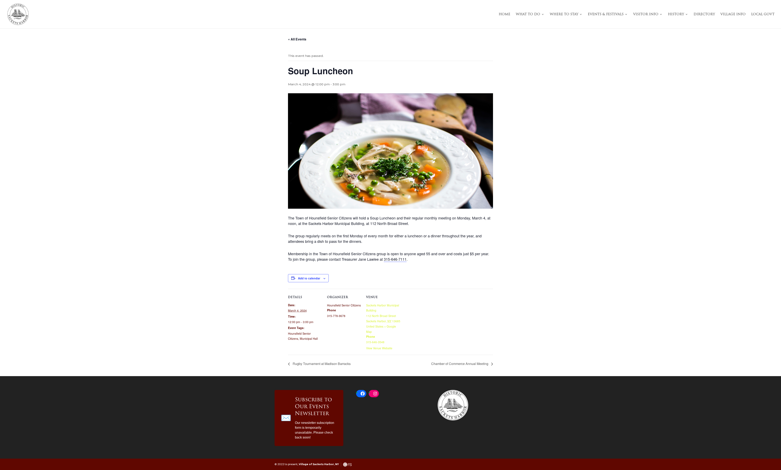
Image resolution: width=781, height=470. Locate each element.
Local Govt (762, 15)
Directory (704, 15)
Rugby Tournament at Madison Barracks (321, 363)
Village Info (733, 15)
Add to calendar (309, 278)
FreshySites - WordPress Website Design (347, 464)
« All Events (297, 39)
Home (504, 15)
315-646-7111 (395, 259)
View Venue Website (379, 348)
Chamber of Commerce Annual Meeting (460, 363)
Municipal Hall (309, 338)
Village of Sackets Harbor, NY (319, 464)
